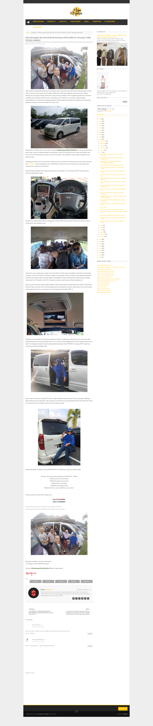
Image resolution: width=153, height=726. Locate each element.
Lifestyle (63, 21)
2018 (100, 137)
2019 (100, 134)
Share (48, 581)
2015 (100, 241)
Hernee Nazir (36, 625)
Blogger (126, 714)
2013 (100, 246)
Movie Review (38, 21)
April (101, 229)
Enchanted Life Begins (43, 714)
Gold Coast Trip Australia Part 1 (106, 273)
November (103, 143)
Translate (109, 111)
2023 (100, 125)
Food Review (75, 21)
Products (51, 21)
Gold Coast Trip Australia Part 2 (106, 275)
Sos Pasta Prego (102, 286)
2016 (100, 239)
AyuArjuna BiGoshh (38, 639)
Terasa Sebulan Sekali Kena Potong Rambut (111, 165)
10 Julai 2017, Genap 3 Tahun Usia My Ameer (111, 209)
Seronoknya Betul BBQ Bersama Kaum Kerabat (112, 215)
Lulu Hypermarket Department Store (107, 281)
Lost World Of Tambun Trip (105, 265)
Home (27, 32)
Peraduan (37, 27)
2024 (100, 123)
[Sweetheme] (73, 598)
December (103, 141)
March (102, 232)
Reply (90, 633)
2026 (100, 119)
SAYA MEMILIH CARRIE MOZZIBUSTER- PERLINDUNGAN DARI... (111, 162)
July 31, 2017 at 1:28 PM (38, 641)
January (102, 236)
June (101, 225)
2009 (100, 255)
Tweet (36, 581)
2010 (100, 252)
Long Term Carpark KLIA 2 (104, 269)
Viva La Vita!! (103, 207)
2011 (100, 250)
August (102, 150)
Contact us (124, 708)
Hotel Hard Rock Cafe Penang (105, 271)
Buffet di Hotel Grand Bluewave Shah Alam (109, 279)
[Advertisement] (59, 688)
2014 (100, 243)
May (101, 227)
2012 (100, 248)
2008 (100, 257)
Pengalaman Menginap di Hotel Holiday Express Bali (111, 267)
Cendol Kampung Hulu (103, 283)
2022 (100, 128)
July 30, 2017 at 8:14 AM (38, 626)
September (103, 147)
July (101, 152)
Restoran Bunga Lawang (104, 292)
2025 (100, 121)
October (102, 145)
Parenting (97, 21)
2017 (100, 139)
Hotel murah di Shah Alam (104, 277)
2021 (100, 130)
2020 (100, 132)
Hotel (86, 21)
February (102, 234)
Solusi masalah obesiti (104, 288)
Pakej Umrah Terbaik (103, 285)
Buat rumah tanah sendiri (104, 290)
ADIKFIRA (31, 164)
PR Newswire (110, 21)
